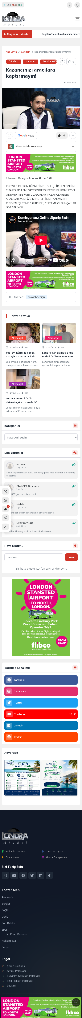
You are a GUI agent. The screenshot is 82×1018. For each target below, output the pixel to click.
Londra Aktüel (50, 61)
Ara (71, 557)
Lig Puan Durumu (16, 934)
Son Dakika (8, 923)
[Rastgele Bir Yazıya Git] (5, 491)
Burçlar (6, 903)
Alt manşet (17, 338)
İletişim (6, 947)
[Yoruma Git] (74, 465)
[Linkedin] (40, 875)
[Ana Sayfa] (5, 500)
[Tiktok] (49, 875)
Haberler (30, 61)
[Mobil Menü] (77, 19)
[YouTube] (14, 875)
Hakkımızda (9, 940)
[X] (32, 875)
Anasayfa (7, 897)
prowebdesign (36, 297)
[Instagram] (5, 875)
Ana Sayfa (11, 51)
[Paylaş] (9, 135)
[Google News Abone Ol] (26, 135)
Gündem (25, 51)
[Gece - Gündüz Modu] (69, 7)
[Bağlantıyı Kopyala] (61, 61)
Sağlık (5, 910)
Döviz (5, 916)
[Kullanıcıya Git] (10, 465)
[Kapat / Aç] (5, 526)
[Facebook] (23, 875)
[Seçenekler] (72, 135)
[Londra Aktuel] (14, 18)
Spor (4, 929)
